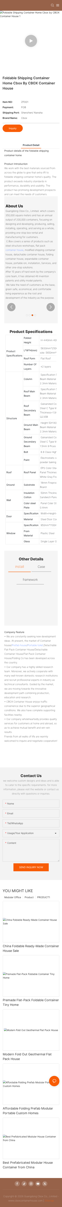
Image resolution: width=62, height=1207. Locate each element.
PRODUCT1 (43, 897)
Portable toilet (35, 645)
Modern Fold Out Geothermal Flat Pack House (27, 1056)
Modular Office (12, 897)
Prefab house (19, 645)
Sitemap (49, 1200)
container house (14, 249)
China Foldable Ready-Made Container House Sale (31, 948)
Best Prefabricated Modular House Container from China (28, 1165)
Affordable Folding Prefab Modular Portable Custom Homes (28, 1111)
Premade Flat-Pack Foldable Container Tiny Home (31, 1002)
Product (29, 897)
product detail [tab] (31, 145)
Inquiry (13, 128)
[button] (11, 307)
